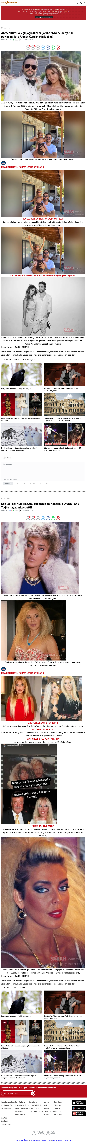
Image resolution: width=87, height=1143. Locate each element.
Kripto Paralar (49, 1111)
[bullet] (33, 483)
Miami (15, 987)
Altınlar (46, 1102)
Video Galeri (58, 1105)
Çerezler (44, 1140)
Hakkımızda (19, 1140)
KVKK (49, 1140)
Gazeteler (58, 1111)
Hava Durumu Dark (8, 1102)
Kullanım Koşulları (57, 1140)
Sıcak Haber (58, 1115)
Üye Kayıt (4, 1121)
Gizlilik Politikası (35, 1140)
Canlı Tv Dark (20, 1102)
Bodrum (16, 360)
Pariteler (47, 1115)
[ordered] (30, 483)
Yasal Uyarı (67, 1140)
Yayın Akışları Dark (22, 1105)
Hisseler (47, 1108)
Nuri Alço (23, 987)
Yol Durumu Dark (7, 1105)
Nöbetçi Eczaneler (22, 1108)
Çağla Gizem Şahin (29, 360)
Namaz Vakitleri (35, 1105)
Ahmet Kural (7, 360)
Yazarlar (57, 1108)
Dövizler (47, 1105)
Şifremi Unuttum (7, 1124)
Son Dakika (19, 1111)
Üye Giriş (4, 1118)
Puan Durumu (34, 1108)
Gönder (8, 483)
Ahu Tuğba (6, 987)
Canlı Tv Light (6, 1108)
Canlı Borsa (33, 1102)
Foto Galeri (58, 1102)
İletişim (26, 1140)
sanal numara (20, 1115)
